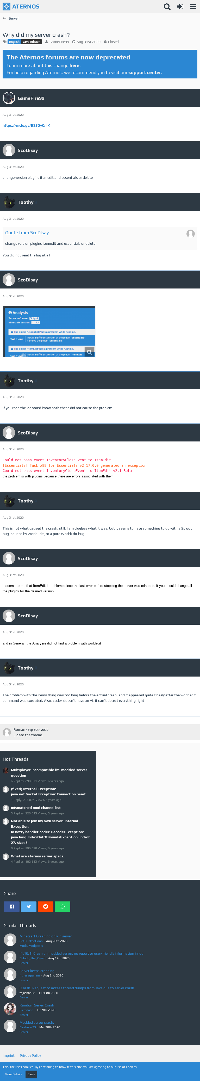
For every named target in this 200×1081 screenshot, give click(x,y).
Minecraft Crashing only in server (46, 936)
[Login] (180, 6)
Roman (19, 729)
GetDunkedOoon (31, 941)
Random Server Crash (37, 1005)
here (74, 65)
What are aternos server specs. (37, 856)
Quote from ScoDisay (27, 232)
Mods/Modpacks (31, 946)
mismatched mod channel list (36, 808)
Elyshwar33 (28, 1027)
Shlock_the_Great (32, 958)
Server (24, 963)
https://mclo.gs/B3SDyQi (24, 125)
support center (144, 72)
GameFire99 (59, 42)
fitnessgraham (30, 975)
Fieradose (26, 1010)
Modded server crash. (37, 1022)
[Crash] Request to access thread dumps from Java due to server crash (77, 988)
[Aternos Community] (21, 6)
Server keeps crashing (37, 971)
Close (31, 1074)
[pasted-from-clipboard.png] (49, 331)
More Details (13, 1074)
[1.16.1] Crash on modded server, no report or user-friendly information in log (81, 953)
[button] (193, 6)
